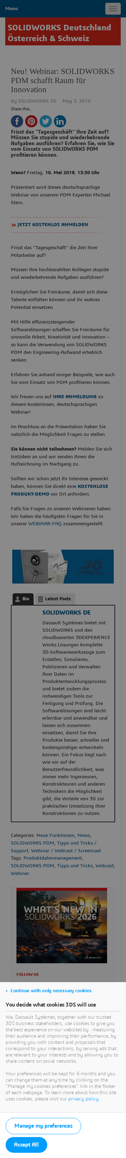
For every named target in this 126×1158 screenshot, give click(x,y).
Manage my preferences (43, 1126)
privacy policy (83, 1099)
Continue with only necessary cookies (51, 990)
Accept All (26, 1145)
